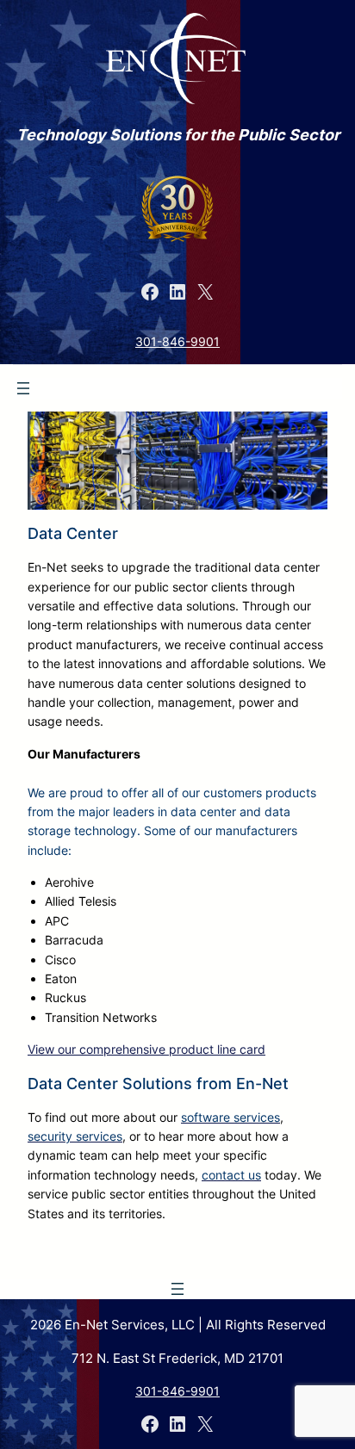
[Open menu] (23, 388)
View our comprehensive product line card (146, 1049)
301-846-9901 (177, 341)
